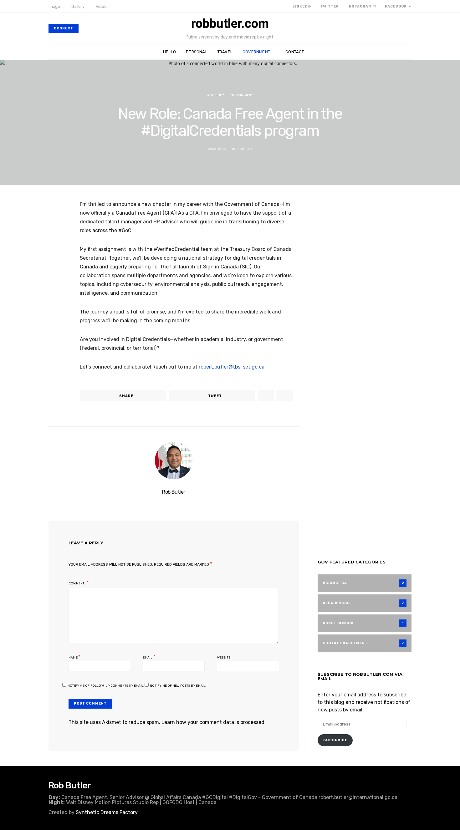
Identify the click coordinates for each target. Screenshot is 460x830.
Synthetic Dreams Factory (107, 812)
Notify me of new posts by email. (178, 686)
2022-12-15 (217, 149)
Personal (196, 51)
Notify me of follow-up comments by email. (106, 686)
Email (149, 657)
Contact (294, 51)
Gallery (77, 6)
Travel (225, 51)
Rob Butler (242, 149)
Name (74, 657)
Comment (77, 583)
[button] (409, 51)
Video (101, 6)
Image (54, 6)
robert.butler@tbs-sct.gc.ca (231, 367)
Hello (169, 51)
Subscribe (335, 740)
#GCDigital (217, 95)
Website (223, 657)
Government (256, 51)
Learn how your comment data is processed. (213, 722)
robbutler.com (230, 24)
